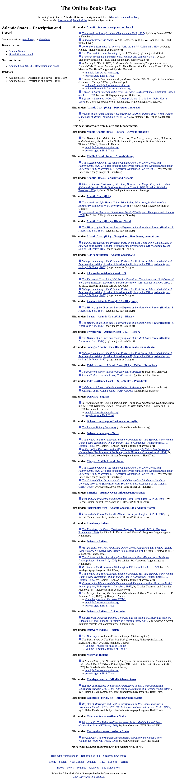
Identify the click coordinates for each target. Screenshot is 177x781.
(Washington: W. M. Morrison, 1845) (122, 204)
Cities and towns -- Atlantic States (106, 716)
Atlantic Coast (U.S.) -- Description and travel (34, 65)
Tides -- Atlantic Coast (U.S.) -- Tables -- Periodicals (117, 380)
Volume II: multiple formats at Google (106, 648)
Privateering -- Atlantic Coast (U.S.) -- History (113, 331)
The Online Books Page (88, 8)
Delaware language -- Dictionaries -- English (112, 421)
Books (60, 767)
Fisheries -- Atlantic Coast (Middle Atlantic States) (116, 492)
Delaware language (98, 396)
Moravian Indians (97, 654)
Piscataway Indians (98, 523)
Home (52, 761)
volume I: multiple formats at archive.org (107, 85)
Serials (124, 761)
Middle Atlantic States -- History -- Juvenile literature (118, 131)
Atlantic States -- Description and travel (110, 27)
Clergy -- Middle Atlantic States (105, 461)
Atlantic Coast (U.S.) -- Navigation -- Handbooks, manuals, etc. (123, 236)
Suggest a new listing (114, 755)
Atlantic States (17, 51)
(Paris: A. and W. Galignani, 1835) (120, 46)
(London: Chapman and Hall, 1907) (113, 33)
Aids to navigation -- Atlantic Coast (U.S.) (111, 254)
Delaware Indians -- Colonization (106, 611)
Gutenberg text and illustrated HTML (105, 599)
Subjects (112, 761)
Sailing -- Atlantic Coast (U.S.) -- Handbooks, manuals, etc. (121, 347)
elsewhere (44, 39)
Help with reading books (64, 755)
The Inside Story (111, 767)
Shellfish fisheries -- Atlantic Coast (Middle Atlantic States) (121, 507)
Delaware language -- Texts (103, 433)
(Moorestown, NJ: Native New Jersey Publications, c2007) (125, 549)
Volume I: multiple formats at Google (105, 645)
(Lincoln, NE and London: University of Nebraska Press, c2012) (124, 619)
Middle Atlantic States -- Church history (110, 156)
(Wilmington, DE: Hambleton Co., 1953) (120, 567)
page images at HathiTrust (99, 75)
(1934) (124, 687)
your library (28, 39)
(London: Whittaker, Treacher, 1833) (124, 187)
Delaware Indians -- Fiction (103, 629)
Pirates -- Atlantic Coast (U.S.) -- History (110, 316)
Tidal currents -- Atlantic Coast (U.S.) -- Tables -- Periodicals (122, 365)
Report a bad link (90, 755)
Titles (102, 761)
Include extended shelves (124, 17)
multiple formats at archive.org (102, 72)
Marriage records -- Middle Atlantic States (111, 679)
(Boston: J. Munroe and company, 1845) (118, 56)
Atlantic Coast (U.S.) (99, 196)
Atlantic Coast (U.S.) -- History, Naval (109, 221)
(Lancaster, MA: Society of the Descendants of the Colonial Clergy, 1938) (122, 483)
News (70, 767)
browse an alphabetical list (72, 20)
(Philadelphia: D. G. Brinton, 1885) (125, 442)
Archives (94, 767)
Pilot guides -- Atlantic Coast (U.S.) (107, 273)
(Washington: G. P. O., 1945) (123, 498)
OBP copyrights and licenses (88, 776)
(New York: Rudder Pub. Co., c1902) (126, 281)
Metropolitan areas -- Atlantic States (108, 731)
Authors (91, 761)
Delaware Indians (97, 541)
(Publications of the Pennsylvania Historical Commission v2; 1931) (124, 451)
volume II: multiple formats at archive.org (108, 88)
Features (81, 767)
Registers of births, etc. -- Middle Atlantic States (114, 697)
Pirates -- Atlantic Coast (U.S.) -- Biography (112, 301)
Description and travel (21, 54)
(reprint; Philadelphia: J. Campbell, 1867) (125, 585)
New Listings (77, 761)
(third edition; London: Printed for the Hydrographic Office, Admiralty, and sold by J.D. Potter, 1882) (125, 245)
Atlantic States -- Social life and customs (110, 177)
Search (63, 761)
